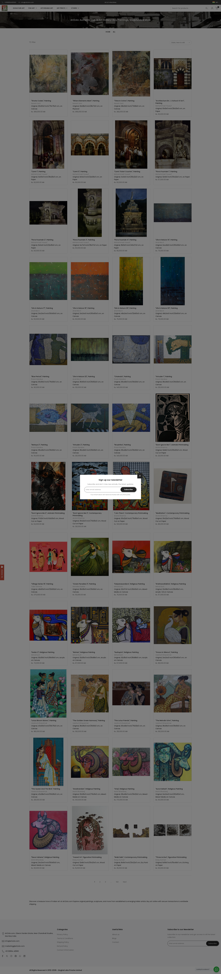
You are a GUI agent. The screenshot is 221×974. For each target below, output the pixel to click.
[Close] (140, 475)
